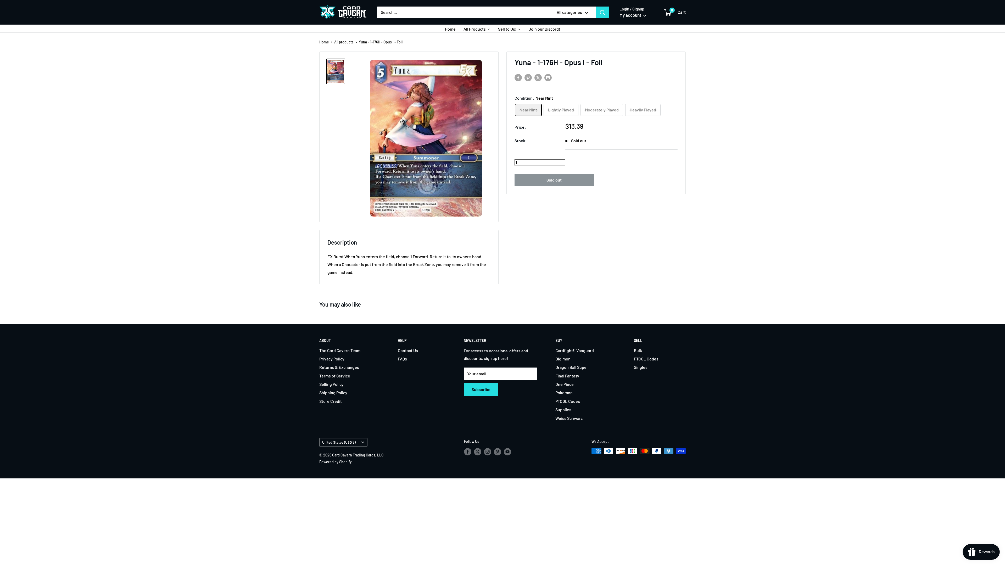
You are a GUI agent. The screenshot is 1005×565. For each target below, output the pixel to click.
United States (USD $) (339, 442)
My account (630, 15)
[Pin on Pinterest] (528, 78)
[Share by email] (548, 78)
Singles (640, 367)
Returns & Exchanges (339, 367)
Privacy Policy (331, 358)
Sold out (554, 179)
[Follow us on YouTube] (507, 451)
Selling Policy (331, 384)
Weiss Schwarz (569, 418)
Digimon (563, 358)
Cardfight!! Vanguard (574, 350)
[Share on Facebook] (518, 78)
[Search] (602, 12)
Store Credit (330, 401)
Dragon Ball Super (571, 367)
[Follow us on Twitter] (477, 451)
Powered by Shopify (335, 462)
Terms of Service (334, 375)
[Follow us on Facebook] (467, 451)
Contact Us (408, 350)
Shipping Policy (333, 392)
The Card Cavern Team (339, 350)
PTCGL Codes (567, 401)
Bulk (638, 350)
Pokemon (564, 392)
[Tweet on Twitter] (538, 78)
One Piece (564, 384)
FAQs (402, 358)
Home (324, 42)
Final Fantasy (567, 375)
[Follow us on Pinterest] (497, 451)
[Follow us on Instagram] (487, 451)
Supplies (563, 409)
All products (344, 42)
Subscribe (481, 389)
